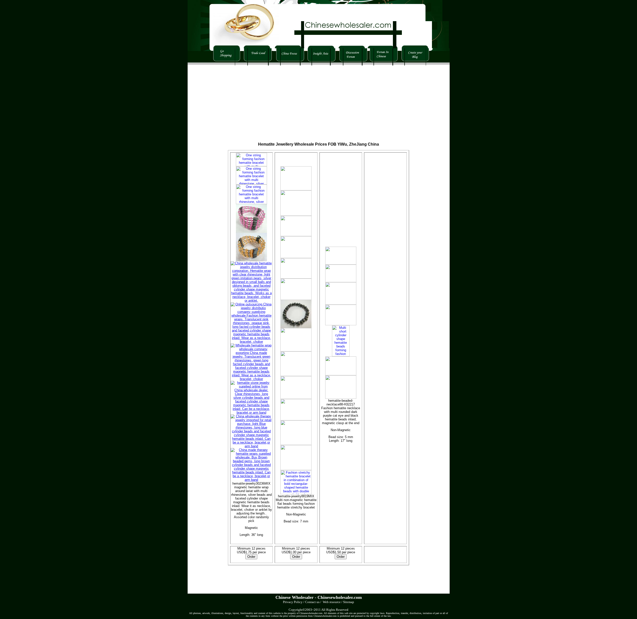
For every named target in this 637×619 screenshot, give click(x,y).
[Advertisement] (273, 100)
